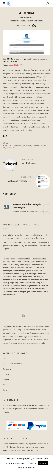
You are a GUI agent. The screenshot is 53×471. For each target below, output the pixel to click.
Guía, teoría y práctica (12, 364)
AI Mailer (15, 65)
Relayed (26, 162)
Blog (5, 390)
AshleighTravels (26, 180)
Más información (26, 467)
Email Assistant (26, 17)
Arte (5, 385)
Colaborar (7, 369)
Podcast (6, 380)
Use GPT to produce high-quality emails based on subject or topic (24, 146)
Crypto (6, 374)
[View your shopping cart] (47, 3)
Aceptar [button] (42, 463)
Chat (5, 359)
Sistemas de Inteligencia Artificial (26, 21)
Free (6, 143)
